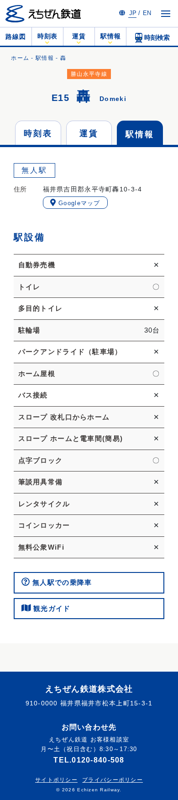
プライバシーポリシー (112, 780)
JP (132, 13)
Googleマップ (78, 203)
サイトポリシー (56, 780)
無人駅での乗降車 (61, 582)
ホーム (20, 58)
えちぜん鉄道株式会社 (89, 689)
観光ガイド (51, 608)
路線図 (15, 36)
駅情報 (45, 58)
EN (147, 13)
